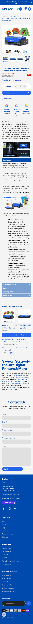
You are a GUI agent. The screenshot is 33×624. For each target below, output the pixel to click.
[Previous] (4, 2)
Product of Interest (8, 438)
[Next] (29, 2)
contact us (12, 387)
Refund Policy (6, 582)
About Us (5, 524)
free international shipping (19, 383)
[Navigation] (29, 9)
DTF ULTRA (10, 618)
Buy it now (7, 98)
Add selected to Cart (16, 335)
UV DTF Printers (7, 558)
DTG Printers (6, 552)
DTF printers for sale (19, 375)
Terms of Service (7, 579)
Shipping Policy (7, 585)
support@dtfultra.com (13, 494)
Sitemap (5, 537)
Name (4, 414)
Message (5, 446)
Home (4, 17)
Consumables (6, 564)
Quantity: (8, 86)
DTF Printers (6, 548)
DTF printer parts (15, 381)
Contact (5, 531)
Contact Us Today (23, 192)
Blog (3, 528)
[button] (16, 160)
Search (4, 521)
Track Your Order (7, 534)
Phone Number (7, 430)
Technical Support (8, 591)
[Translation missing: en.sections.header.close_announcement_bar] (32, 2)
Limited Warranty (8, 588)
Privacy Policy (6, 575)
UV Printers (6, 555)
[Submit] (28, 603)
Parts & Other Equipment (10, 561)
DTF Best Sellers (11, 17)
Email (4, 422)
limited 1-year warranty (17, 377)
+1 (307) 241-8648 (15, 498)
